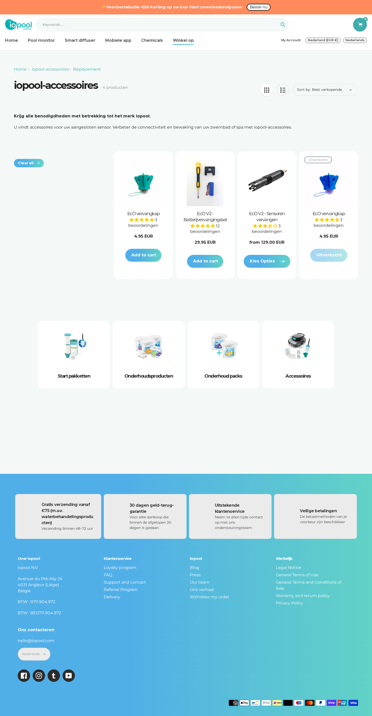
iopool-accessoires (50, 69)
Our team (199, 582)
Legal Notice (288, 567)
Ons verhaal (202, 589)
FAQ (108, 574)
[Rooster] (266, 90)
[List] (283, 90)
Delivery (112, 597)
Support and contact (125, 582)
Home (20, 69)
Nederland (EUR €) (323, 40)
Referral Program (121, 589)
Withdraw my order (209, 597)
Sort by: (304, 89)
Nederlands (355, 40)
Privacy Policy (289, 603)
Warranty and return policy (303, 595)
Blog (194, 567)
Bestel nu (258, 7)
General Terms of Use (297, 574)
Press (195, 574)
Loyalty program (120, 567)
